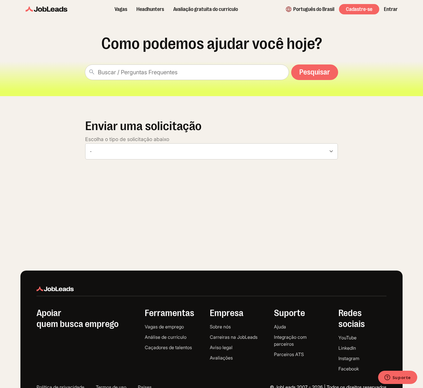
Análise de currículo (165, 337)
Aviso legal (221, 347)
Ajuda (280, 327)
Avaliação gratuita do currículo (205, 9)
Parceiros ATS (289, 354)
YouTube (347, 338)
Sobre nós (220, 327)
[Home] (46, 9)
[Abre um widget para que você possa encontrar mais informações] (397, 378)
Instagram (348, 358)
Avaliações (221, 358)
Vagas (121, 9)
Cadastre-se (359, 9)
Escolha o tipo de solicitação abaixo (127, 139)
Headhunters (150, 9)
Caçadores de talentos (168, 347)
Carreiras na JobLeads (234, 337)
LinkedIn (347, 348)
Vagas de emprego (164, 327)
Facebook (348, 369)
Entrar (391, 9)
